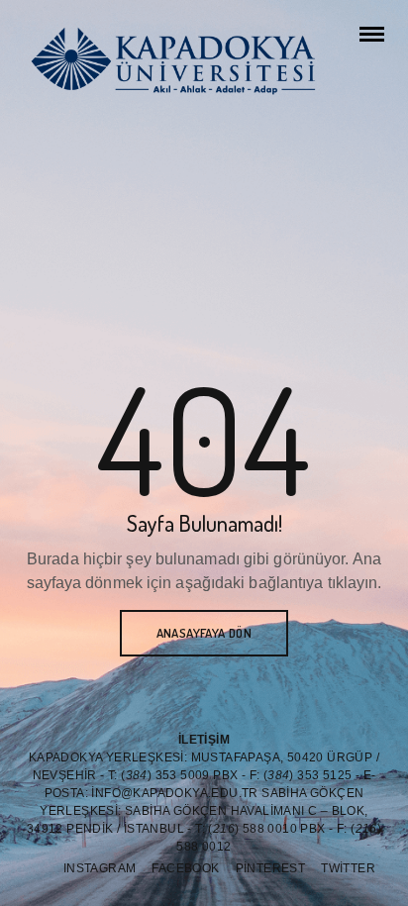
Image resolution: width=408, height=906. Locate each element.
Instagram (100, 868)
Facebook (185, 868)
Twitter (348, 868)
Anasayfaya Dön (204, 633)
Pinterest (271, 868)
